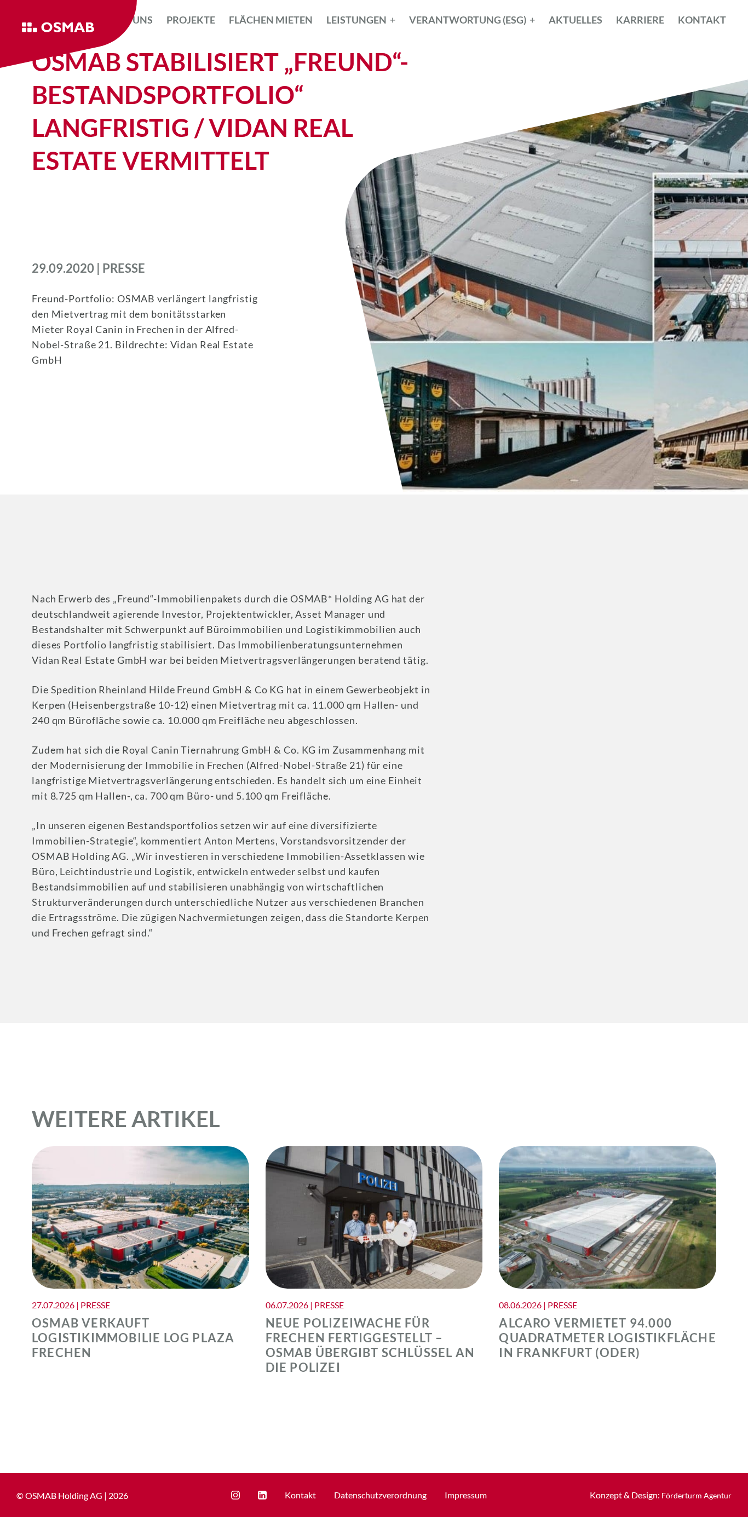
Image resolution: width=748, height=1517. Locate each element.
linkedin (262, 1495)
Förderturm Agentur (696, 1495)
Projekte (190, 20)
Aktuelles (575, 20)
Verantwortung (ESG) (467, 20)
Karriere (640, 20)
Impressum (466, 1495)
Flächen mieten (271, 20)
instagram (235, 1495)
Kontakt (702, 20)
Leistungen (356, 20)
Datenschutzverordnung (380, 1495)
